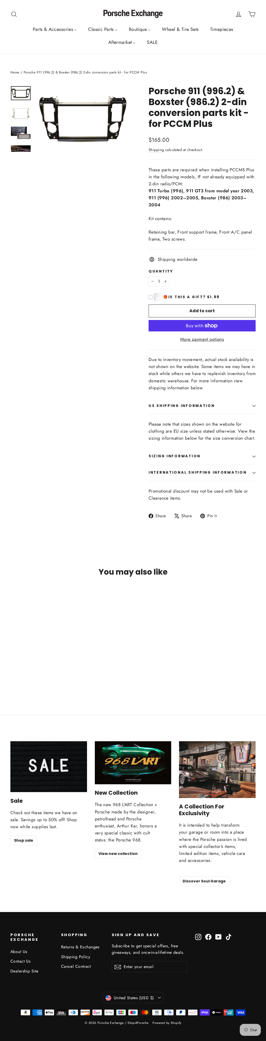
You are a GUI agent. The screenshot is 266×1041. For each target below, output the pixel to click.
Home (14, 72)
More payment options (202, 339)
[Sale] (48, 766)
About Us (18, 952)
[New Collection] (133, 762)
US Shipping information (182, 405)
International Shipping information (198, 472)
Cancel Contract (76, 966)
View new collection (118, 853)
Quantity (161, 271)
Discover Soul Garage (204, 881)
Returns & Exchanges (80, 947)
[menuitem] (54, 29)
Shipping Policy (75, 957)
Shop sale (23, 840)
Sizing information (175, 456)
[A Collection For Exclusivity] (217, 769)
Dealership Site (24, 971)
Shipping (156, 149)
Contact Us (20, 961)
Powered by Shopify (166, 1022)
